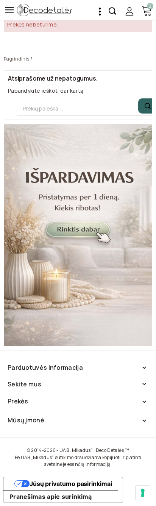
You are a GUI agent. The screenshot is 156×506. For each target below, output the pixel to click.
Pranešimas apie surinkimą (50, 496)
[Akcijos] (78, 235)
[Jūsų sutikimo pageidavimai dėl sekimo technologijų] (143, 493)
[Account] (129, 11)
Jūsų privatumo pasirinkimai (71, 483)
